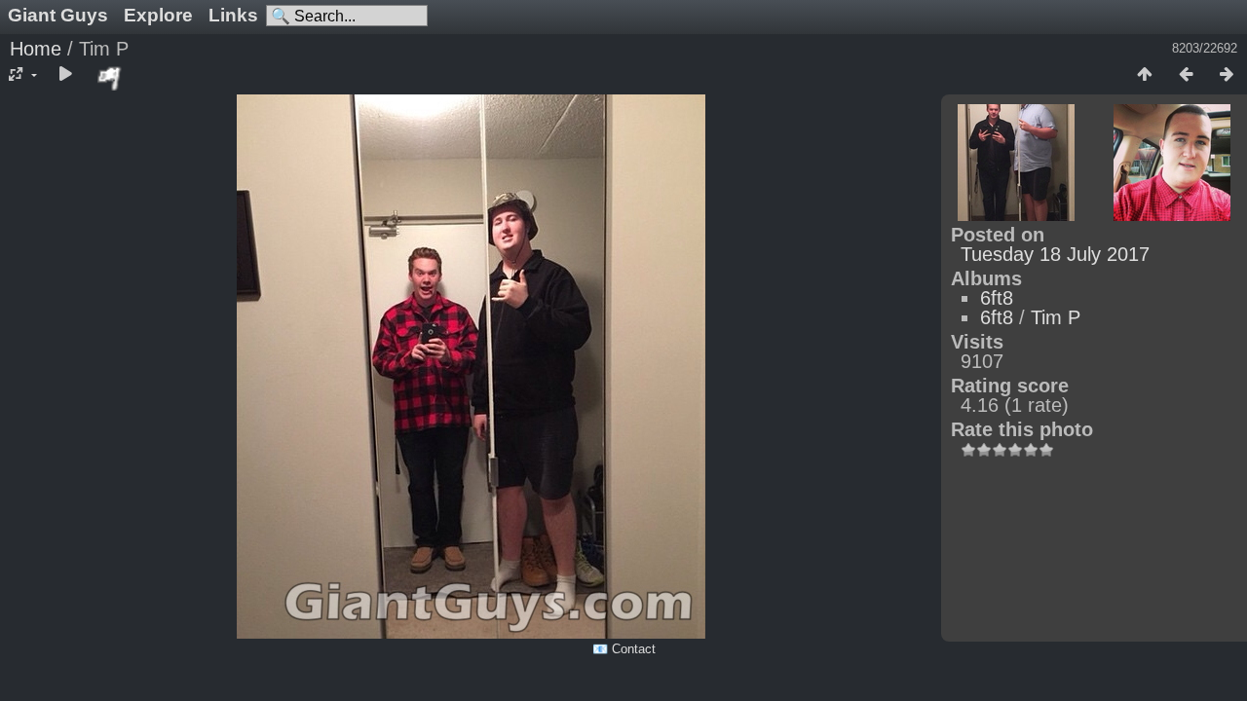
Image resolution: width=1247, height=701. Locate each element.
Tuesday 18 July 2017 (1055, 254)
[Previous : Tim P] (1185, 75)
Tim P (1055, 317)
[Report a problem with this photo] (110, 78)
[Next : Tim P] (1226, 75)
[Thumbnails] (1144, 75)
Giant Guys (58, 15)
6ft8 (996, 298)
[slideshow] (65, 75)
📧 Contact (624, 649)
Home (35, 48)
